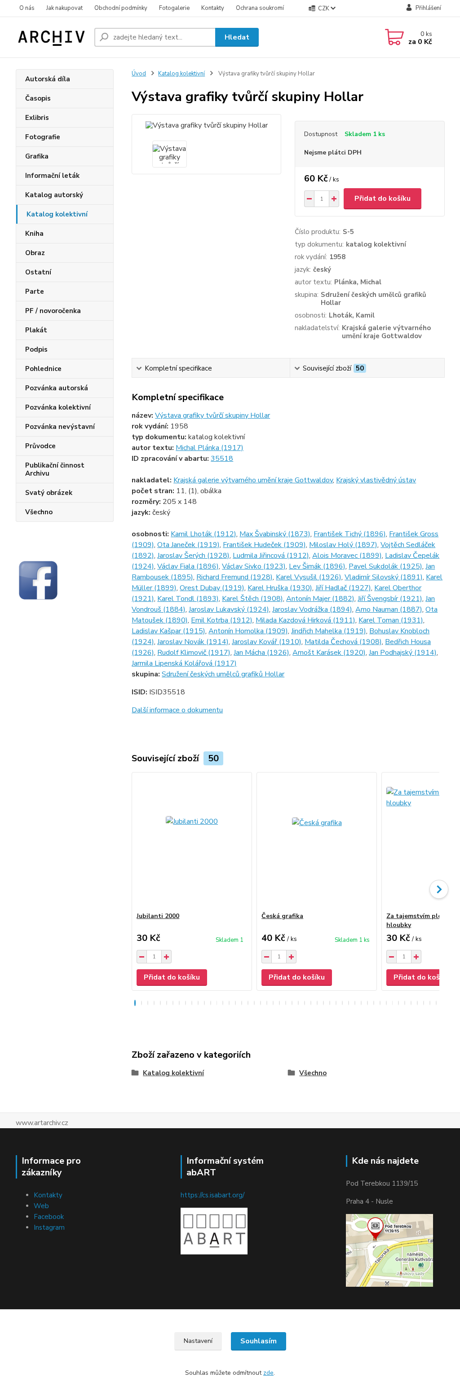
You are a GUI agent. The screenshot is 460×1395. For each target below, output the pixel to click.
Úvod (139, 74)
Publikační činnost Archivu (54, 469)
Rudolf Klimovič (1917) (193, 653)
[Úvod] (51, 37)
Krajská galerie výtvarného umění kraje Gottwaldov (253, 480)
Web (41, 1205)
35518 (222, 459)
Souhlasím (258, 1341)
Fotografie (42, 136)
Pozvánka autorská (56, 388)
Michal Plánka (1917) (209, 448)
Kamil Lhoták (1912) (203, 534)
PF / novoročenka (53, 310)
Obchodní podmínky (120, 8)
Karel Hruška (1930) (280, 588)
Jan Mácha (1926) (261, 653)
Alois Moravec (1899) (347, 556)
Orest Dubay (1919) (212, 588)
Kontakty (212, 8)
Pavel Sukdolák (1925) (385, 566)
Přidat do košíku (382, 198)
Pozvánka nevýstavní (60, 426)
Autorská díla (47, 79)
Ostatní (38, 272)
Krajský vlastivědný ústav (376, 480)
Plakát (36, 330)
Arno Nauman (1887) (388, 609)
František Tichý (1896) (350, 534)
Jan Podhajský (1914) (403, 653)
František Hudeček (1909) (264, 545)
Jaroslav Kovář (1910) (266, 642)
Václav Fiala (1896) (188, 566)
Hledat (237, 37)
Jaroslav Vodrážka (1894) (312, 609)
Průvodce (40, 445)
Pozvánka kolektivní (58, 407)
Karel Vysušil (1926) (308, 577)
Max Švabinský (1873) (274, 534)
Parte (34, 291)
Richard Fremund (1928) (234, 577)
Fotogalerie (174, 8)
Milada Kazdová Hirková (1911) (305, 620)
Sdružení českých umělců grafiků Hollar (223, 674)
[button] (135, 1003)
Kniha (34, 233)
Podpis (36, 349)
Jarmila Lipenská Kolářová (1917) (184, 663)
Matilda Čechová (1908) (343, 642)
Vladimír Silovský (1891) (384, 577)
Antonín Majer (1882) (320, 599)
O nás (27, 8)
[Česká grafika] (316, 842)
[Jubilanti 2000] (192, 842)
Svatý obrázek (48, 492)
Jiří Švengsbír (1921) (390, 599)
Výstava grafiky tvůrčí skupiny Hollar (212, 415)
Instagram (49, 1227)
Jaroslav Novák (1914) (193, 642)
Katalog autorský (54, 194)
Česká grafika (282, 916)
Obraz (35, 252)
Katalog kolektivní (57, 214)
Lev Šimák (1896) (317, 566)
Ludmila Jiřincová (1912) (271, 556)
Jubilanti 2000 (158, 916)
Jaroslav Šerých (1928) (193, 556)
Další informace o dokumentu (177, 710)
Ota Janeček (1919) (188, 545)
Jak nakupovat (64, 8)
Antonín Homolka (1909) (248, 631)
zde (268, 1373)
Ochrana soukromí (260, 8)
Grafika (37, 156)
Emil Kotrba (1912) (221, 620)
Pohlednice (43, 368)
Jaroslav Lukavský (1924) (229, 609)
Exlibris (37, 117)
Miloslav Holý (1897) (343, 545)
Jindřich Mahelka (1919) (328, 631)
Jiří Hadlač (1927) (343, 588)
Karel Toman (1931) (390, 620)
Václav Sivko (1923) (254, 566)
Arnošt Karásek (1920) (329, 653)
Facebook (49, 1216)
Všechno (39, 512)
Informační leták (52, 175)
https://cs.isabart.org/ (212, 1195)
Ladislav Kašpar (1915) (168, 631)
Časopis (38, 98)
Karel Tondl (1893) (188, 599)
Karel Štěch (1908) (252, 599)
